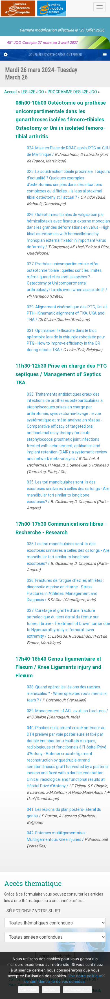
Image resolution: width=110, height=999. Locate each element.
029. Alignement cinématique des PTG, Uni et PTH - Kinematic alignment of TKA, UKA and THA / (67, 313)
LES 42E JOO (32, 92)
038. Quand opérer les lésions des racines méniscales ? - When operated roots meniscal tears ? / (67, 693)
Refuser (51, 989)
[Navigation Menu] (104, 54)
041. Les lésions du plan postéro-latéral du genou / (64, 816)
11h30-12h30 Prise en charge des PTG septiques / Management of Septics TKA (61, 374)
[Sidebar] (5, 54)
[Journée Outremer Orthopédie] (33, 7)
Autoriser (28, 989)
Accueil (10, 92)
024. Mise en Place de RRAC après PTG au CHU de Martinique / (68, 154)
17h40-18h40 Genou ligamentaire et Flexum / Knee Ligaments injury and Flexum (58, 667)
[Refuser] (103, 975)
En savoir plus (77, 989)
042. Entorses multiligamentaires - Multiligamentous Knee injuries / (67, 839)
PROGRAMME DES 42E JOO (72, 92)
